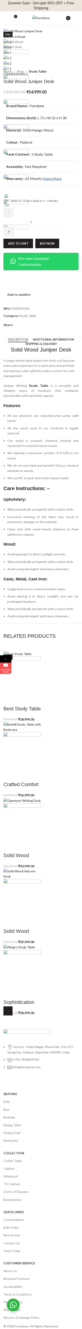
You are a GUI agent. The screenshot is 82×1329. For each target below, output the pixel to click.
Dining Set (10, 1140)
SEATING (10, 1094)
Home (7, 71)
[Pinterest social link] (26, 325)
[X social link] (20, 325)
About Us (10, 1271)
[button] (8, 1010)
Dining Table (12, 1125)
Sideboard (10, 1176)
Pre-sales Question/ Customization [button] (33, 261)
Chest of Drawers (16, 1192)
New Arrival (11, 1235)
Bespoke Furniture (16, 1279)
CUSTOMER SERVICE (19, 1263)
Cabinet (9, 1168)
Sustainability (13, 1286)
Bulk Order (11, 1227)
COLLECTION (13, 1153)
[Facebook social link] (15, 325)
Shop (20, 71)
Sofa (6, 1102)
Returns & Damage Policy (21, 1317)
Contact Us (11, 1243)
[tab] (18, 340)
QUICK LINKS (13, 1212)
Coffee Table (12, 1161)
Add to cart (18, 243)
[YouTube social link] (23, 1082)
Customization (13, 1220)
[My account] (77, 18)
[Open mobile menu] (5, 18)
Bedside (9, 1117)
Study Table (37, 71)
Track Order (12, 1251)
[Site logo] (41, 18)
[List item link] (41, 1059)
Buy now (47, 243)
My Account (12, 1310)
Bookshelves (12, 1200)
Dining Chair (12, 1133)
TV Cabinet (11, 1184)
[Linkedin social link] (31, 325)
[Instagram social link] (15, 1082)
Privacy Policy (13, 1302)
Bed (6, 1109)
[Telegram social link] (36, 325)
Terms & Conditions (17, 1294)
